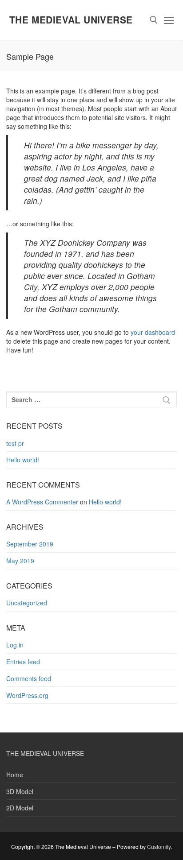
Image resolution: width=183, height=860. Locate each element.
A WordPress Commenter (42, 501)
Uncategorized (26, 602)
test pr (15, 443)
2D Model (19, 807)
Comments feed (28, 678)
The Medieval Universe (70, 20)
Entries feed (23, 661)
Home (14, 774)
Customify (159, 846)
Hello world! (22, 459)
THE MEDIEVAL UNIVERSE (45, 753)
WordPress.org (27, 695)
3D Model (19, 791)
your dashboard (153, 332)
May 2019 (20, 560)
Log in (15, 644)
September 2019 (29, 543)
